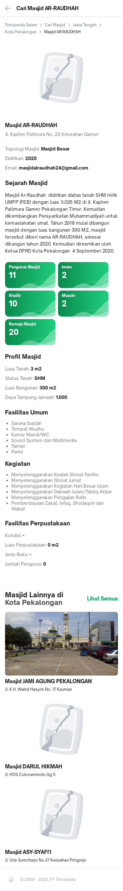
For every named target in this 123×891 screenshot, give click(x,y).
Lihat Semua (102, 598)
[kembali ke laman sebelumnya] (8, 8)
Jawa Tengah (85, 24)
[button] (61, 652)
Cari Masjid (55, 24)
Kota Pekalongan (21, 31)
